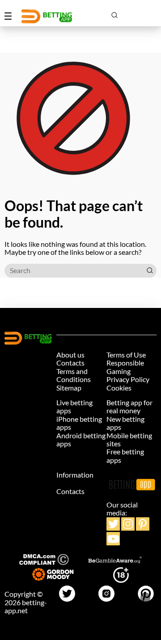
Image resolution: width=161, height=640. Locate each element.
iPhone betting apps (79, 423)
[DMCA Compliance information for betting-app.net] (46, 560)
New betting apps (125, 423)
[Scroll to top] (145, 597)
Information (74, 474)
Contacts (70, 362)
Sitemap (68, 387)
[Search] (150, 270)
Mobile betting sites (129, 439)
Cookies (118, 387)
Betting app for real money (129, 406)
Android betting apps (81, 439)
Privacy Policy (127, 379)
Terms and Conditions (73, 375)
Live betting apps (74, 406)
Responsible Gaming (125, 366)
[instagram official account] (106, 594)
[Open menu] (8, 16)
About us (70, 354)
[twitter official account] (67, 594)
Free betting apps (125, 455)
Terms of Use (126, 354)
